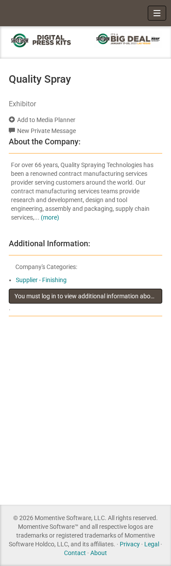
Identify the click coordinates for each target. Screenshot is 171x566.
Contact (75, 552)
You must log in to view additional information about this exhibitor (88, 296)
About (98, 552)
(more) (50, 217)
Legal (151, 544)
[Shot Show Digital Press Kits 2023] (43, 40)
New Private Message (46, 130)
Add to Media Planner (46, 119)
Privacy (130, 544)
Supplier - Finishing (41, 279)
